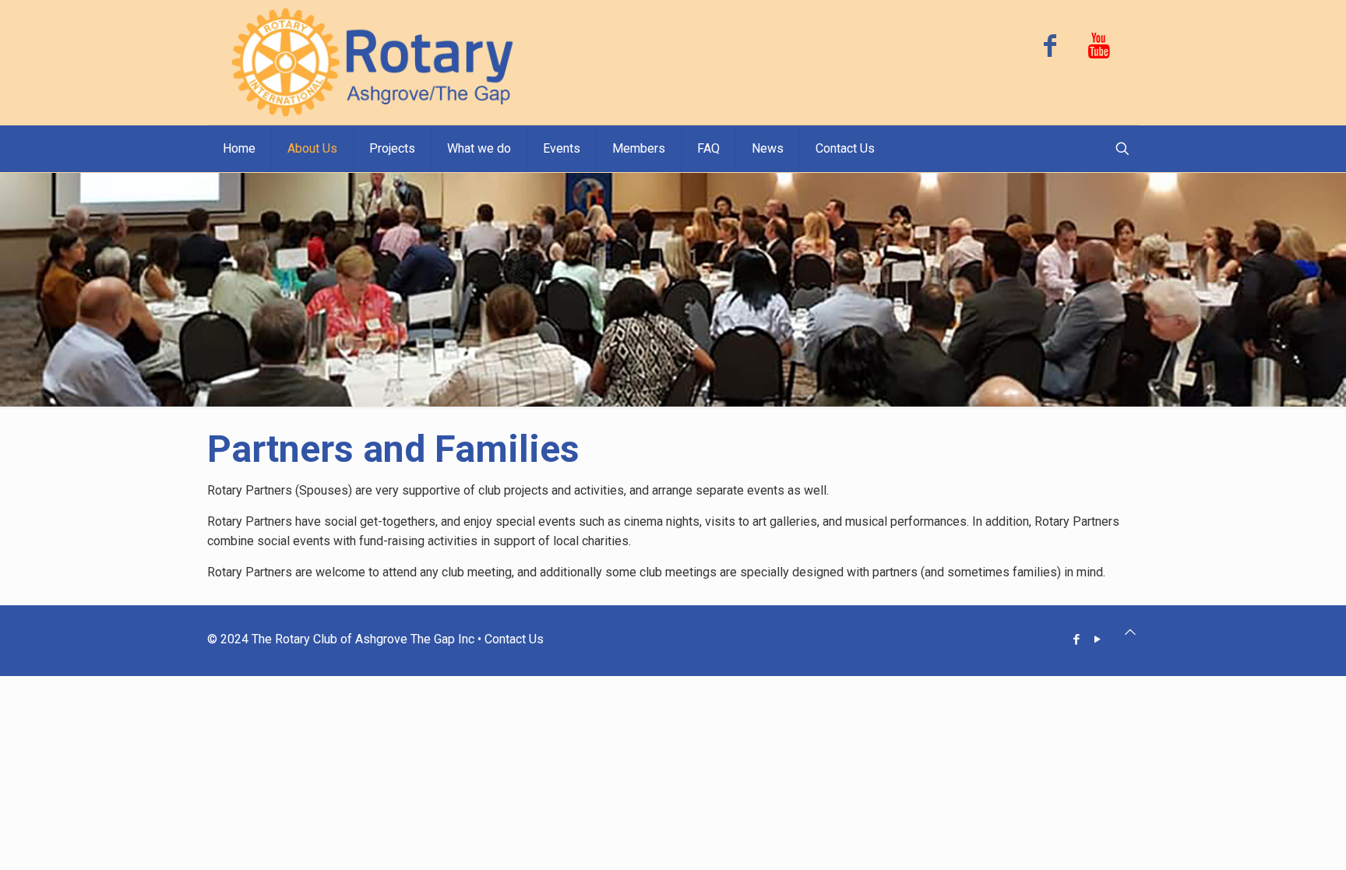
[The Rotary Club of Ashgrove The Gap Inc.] (375, 62)
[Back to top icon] (1130, 632)
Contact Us (514, 639)
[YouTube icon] (1098, 639)
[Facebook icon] (1077, 639)
